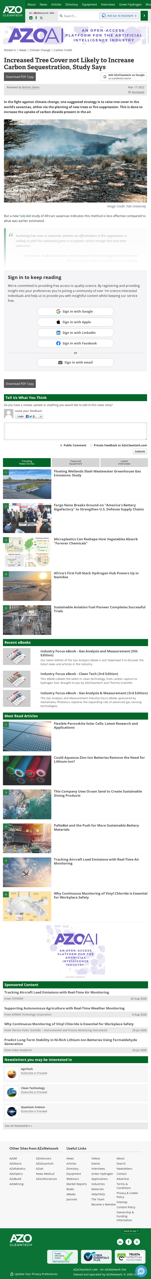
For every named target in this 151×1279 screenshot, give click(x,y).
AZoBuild (15, 1179)
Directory (72, 1168)
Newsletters (124, 1168)
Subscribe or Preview (34, 1073)
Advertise (123, 1179)
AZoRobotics (17, 1168)
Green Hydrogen (102, 1174)
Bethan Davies (31, 87)
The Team (97, 1199)
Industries (98, 1184)
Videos (95, 1158)
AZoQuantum (44, 1163)
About (120, 1158)
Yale (22, 216)
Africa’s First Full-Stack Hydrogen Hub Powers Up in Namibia (96, 575)
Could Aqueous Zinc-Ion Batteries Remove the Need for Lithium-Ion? (99, 759)
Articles (71, 1163)
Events (95, 1163)
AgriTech (27, 1069)
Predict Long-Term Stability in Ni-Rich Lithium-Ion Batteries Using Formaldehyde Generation (70, 1042)
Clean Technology (33, 1088)
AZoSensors (43, 1158)
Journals (71, 1199)
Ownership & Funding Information (125, 1216)
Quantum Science (33, 1107)
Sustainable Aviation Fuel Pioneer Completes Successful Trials (99, 609)
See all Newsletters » (18, 1126)
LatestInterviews (124, 462)
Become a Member (103, 1204)
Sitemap (122, 1202)
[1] (27, 484)
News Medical (45, 1174)
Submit (140, 451)
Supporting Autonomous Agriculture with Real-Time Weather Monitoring (64, 1008)
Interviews (98, 1168)
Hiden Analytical (22, 1050)
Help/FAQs (98, 1194)
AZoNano (15, 1163)
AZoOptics (16, 1174)
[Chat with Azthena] (141, 1271)
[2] (27, 517)
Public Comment (75, 445)
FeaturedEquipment (75, 462)
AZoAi (39, 1168)
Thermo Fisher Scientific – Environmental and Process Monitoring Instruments (59, 1030)
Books (70, 1189)
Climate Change (40, 50)
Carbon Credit (63, 50)
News (23, 50)
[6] (27, 906)
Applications (99, 1179)
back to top (130, 1231)
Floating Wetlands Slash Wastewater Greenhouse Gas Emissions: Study (97, 473)
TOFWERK (17, 998)
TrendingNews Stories (26, 462)
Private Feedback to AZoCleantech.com (120, 445)
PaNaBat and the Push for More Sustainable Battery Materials (96, 827)
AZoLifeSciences (46, 1179)
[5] (27, 620)
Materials (97, 1189)
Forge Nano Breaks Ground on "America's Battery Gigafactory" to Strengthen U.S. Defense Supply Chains (99, 507)
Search (121, 1163)
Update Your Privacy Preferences (36, 1274)
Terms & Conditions (124, 1186)
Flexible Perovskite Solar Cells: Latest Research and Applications (96, 725)
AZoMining (16, 1184)
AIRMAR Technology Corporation (31, 1014)
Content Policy (126, 1207)
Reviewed (138, 92)
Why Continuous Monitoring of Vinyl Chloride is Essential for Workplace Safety (100, 895)
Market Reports (76, 1184)
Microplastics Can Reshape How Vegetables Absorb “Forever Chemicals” (96, 541)
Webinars (72, 1179)
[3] (27, 551)
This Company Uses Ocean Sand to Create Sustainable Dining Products (98, 793)
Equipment (73, 1174)
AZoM (13, 1158)
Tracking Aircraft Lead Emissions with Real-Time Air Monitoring (96, 861)
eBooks (71, 1194)
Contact (122, 1174)
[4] (27, 585)
